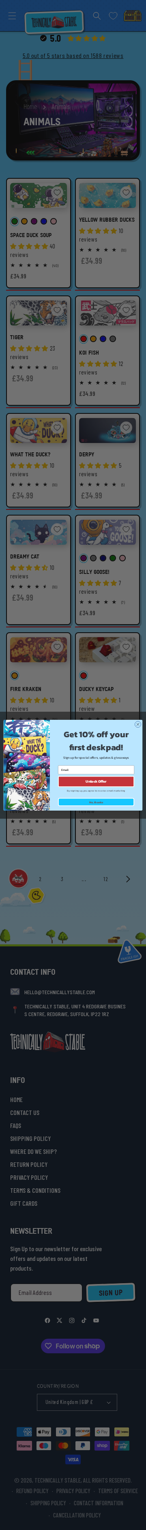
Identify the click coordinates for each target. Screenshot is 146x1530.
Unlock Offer (96, 781)
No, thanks (96, 802)
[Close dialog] (138, 724)
